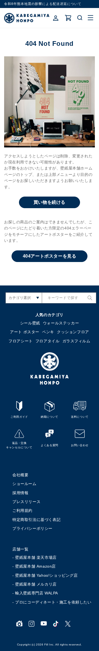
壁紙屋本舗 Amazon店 (35, 566)
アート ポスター (24, 332)
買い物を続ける (49, 202)
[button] (80, 18)
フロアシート (21, 341)
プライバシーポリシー (32, 528)
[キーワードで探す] (90, 298)
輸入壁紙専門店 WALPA (36, 593)
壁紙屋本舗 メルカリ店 (36, 584)
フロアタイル (47, 341)
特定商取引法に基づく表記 (36, 519)
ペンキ (48, 332)
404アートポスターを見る (49, 256)
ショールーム (24, 483)
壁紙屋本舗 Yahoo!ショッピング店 (46, 575)
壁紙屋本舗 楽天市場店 (36, 557)
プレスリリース (26, 501)
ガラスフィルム (76, 341)
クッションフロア (73, 332)
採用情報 (20, 493)
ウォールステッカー (61, 323)
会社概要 (20, 475)
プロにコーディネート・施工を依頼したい (53, 602)
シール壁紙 (30, 323)
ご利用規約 (22, 510)
